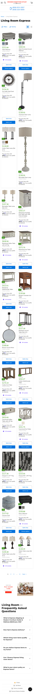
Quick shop (9, 64)
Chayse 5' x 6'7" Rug (8, 476)
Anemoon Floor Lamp (25, 114)
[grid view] (28, 27)
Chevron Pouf (6, 515)
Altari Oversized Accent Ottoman (25, 50)
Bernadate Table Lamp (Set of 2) (8, 207)
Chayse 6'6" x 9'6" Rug (25, 476)
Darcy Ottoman (23, 513)
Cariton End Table (7, 385)
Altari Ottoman (6, 49)
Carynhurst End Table (25, 429)
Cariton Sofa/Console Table (24, 382)
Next (23, 574)
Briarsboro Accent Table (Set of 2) (24, 331)
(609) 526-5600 (18, 10)
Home (2, 16)
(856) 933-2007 (18, 7)
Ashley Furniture (6, 51)
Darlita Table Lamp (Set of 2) (8, 555)
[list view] (31, 27)
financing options (15, 663)
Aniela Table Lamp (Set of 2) (8, 149)
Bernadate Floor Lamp (25, 177)
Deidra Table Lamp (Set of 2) (25, 552)
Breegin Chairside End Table (25, 296)
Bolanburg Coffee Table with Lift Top (8, 244)
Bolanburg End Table (24, 249)
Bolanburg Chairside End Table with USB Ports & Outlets (24, 214)
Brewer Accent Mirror (8, 347)
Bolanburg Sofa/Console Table (7, 288)
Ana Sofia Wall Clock (8, 91)
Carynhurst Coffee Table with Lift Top (7, 420)
